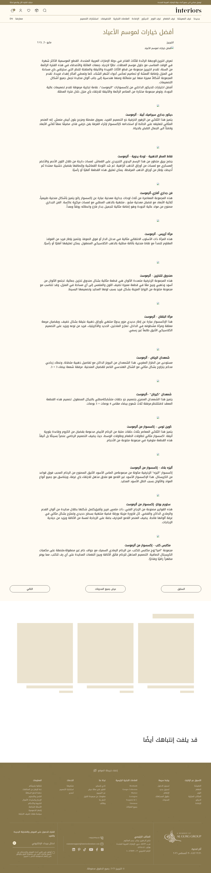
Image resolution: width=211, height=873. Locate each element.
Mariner (134, 793)
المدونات (165, 800)
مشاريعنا (70, 786)
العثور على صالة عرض (97, 789)
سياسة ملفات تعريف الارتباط (30, 814)
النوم (199, 793)
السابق (181, 589)
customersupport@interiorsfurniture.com (83, 844)
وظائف (103, 803)
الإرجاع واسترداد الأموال (32, 800)
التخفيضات (106, 18)
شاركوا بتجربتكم (35, 786)
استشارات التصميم (89, 18)
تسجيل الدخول (163, 786)
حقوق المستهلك (162, 796)
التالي (30, 589)
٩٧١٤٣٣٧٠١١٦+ (94, 838)
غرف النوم (156, 18)
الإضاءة (135, 18)
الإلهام (166, 793)
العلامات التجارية (121, 18)
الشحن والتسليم (35, 796)
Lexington (133, 796)
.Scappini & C (131, 800)
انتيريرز (170, 42)
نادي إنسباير (101, 786)
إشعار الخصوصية (35, 810)
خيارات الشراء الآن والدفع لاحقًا (21, 2)
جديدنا (197, 18)
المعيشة (197, 786)
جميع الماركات (131, 807)
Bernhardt (133, 786)
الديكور (145, 18)
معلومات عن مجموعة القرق (95, 796)
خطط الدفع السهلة (34, 793)
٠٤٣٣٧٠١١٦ (141, 847)
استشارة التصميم (67, 789)
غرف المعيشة (184, 18)
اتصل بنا (102, 800)
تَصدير (71, 793)
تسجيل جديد (164, 789)
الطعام (198, 789)
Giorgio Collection (129, 789)
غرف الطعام (169, 18)
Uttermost (133, 803)
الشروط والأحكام (35, 803)
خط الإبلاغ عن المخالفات (32, 789)
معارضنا (19, 18)
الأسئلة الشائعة (35, 807)
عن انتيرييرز (101, 793)
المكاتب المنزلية (194, 796)
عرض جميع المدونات (105, 589)
